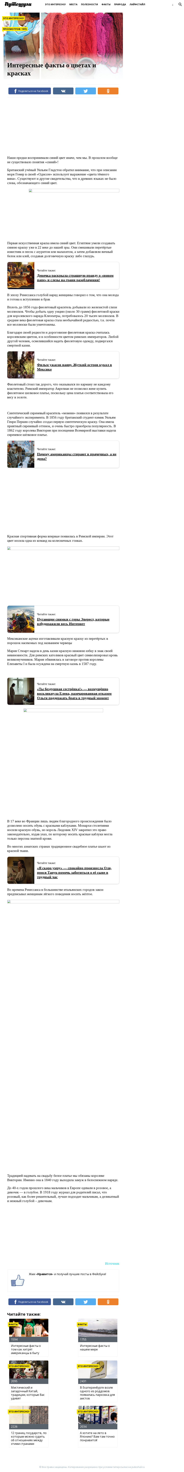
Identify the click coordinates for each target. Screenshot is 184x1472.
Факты (106, 4)
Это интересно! (55, 4)
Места (73, 4)
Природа (120, 4)
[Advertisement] (72, 126)
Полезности (89, 4)
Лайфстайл (137, 4)
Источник (112, 1263)
